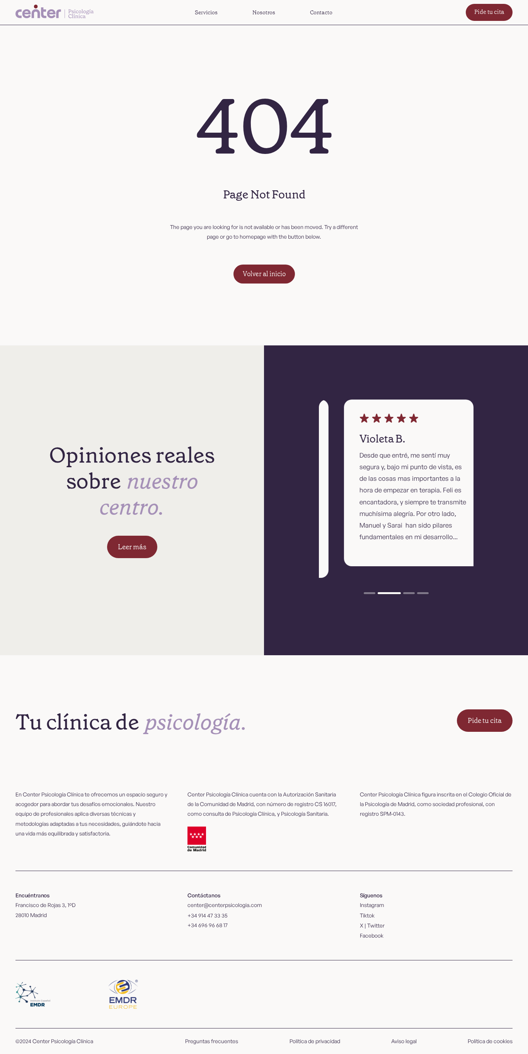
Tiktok (367, 915)
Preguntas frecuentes (211, 1041)
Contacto (321, 12)
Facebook (371, 935)
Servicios (206, 12)
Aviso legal (404, 1041)
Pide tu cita (489, 12)
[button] (206, 12)
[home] (55, 12)
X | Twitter (372, 925)
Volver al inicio (264, 274)
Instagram (372, 905)
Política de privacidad (315, 1041)
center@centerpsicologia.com (224, 905)
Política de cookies (490, 1041)
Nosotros (263, 12)
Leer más (132, 547)
